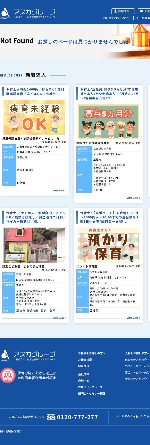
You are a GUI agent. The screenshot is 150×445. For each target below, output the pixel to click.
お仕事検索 (85, 359)
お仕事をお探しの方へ (116, 18)
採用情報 (123, 11)
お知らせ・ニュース (90, 387)
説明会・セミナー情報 (91, 393)
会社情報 (83, 374)
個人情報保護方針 (11, 431)
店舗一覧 (83, 381)
